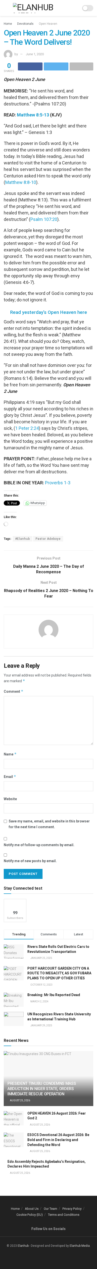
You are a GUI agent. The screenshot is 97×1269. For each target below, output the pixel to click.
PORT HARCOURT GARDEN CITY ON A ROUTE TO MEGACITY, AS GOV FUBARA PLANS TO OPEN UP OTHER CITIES (59, 973)
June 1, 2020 (35, 54)
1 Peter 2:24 (27, 428)
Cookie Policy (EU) (29, 1215)
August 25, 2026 (19, 1100)
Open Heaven (48, 23)
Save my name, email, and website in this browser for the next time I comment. (49, 824)
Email (10, 776)
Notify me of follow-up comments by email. (39, 845)
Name (10, 754)
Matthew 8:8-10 (20, 182)
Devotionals (25, 23)
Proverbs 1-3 (57, 482)
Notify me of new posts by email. (30, 861)
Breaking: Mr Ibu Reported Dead (53, 995)
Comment (13, 691)
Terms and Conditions (63, 1215)
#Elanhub (22, 539)
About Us (32, 1209)
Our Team (50, 1209)
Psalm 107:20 (43, 219)
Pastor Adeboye (48, 539)
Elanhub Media (80, 1246)
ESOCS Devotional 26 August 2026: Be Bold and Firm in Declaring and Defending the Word (58, 1140)
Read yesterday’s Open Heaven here (48, 312)
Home (8, 23)
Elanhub (23, 1246)
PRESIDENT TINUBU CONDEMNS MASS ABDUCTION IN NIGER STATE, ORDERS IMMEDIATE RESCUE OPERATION (41, 1088)
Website (10, 799)
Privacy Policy (72, 1209)
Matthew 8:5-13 (33, 114)
